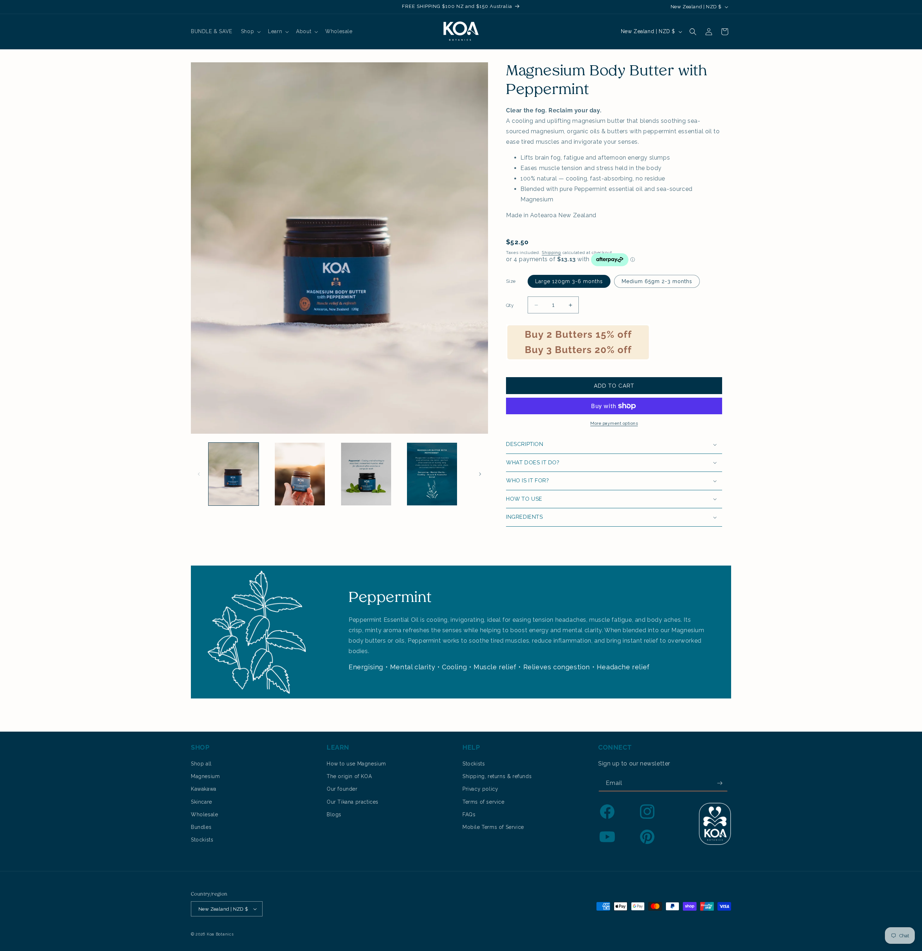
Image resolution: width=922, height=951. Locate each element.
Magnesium (205, 776)
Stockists (202, 840)
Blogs (334, 814)
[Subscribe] (720, 783)
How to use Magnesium (356, 764)
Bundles (201, 827)
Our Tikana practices (353, 802)
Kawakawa (203, 789)
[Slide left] (199, 474)
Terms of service (483, 802)
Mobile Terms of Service (493, 827)
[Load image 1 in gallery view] (234, 474)
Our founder (342, 789)
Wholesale (204, 814)
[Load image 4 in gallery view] (432, 474)
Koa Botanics (220, 934)
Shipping (551, 252)
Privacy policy (480, 789)
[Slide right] (480, 474)
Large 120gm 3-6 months (569, 281)
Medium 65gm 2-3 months (657, 281)
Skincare (201, 802)
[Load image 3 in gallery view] (366, 474)
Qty (510, 305)
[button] (250, 31)
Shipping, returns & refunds (497, 776)
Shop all (201, 764)
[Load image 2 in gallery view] (300, 474)
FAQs (468, 814)
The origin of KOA (349, 776)
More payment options (614, 423)
